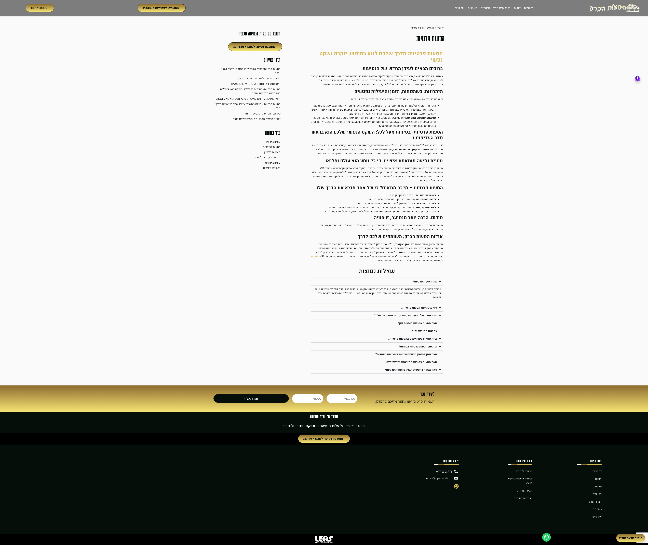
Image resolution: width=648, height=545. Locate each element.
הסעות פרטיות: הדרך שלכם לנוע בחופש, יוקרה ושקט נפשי (250, 71)
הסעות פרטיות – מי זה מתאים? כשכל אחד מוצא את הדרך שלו (247, 106)
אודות (517, 8)
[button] (162, 8)
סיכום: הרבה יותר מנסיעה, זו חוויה (261, 113)
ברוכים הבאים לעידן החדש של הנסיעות (258, 78)
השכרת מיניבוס (271, 168)
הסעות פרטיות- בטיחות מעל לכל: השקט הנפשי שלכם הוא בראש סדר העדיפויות (250, 91)
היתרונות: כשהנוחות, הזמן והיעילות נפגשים (255, 84)
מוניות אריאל (273, 142)
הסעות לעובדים (271, 147)
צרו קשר (597, 517)
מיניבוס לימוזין (272, 152)
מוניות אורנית (272, 162)
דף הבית (529, 8)
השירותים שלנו (501, 8)
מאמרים (472, 8)
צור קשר (459, 8)
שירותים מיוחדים (523, 498)
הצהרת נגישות (594, 501)
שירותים (597, 486)
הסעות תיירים (524, 490)
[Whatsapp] (456, 486)
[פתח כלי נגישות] (637, 78)
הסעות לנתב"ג (524, 471)
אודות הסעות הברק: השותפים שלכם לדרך (256, 119)
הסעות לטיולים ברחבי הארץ (520, 481)
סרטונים (485, 8)
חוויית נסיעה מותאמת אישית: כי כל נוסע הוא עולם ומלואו (247, 98)
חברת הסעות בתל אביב (267, 157)
